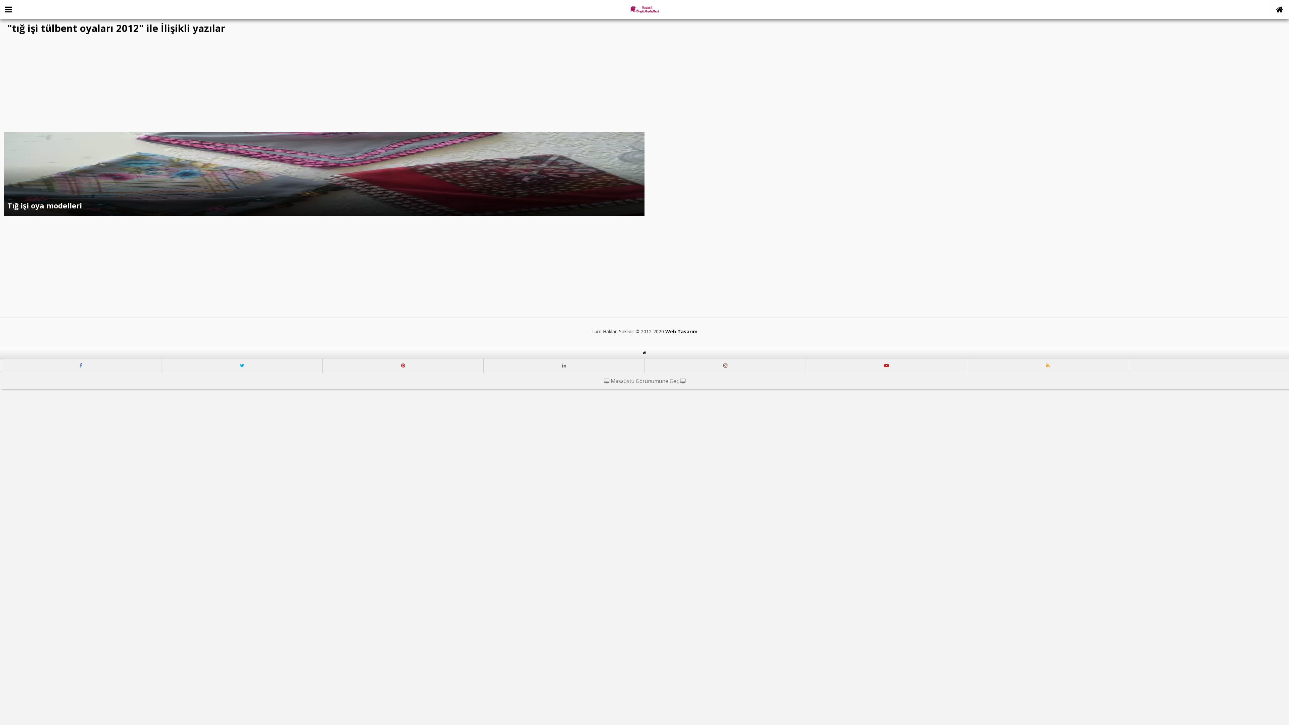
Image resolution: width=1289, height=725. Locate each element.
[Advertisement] (644, 85)
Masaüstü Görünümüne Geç (644, 381)
